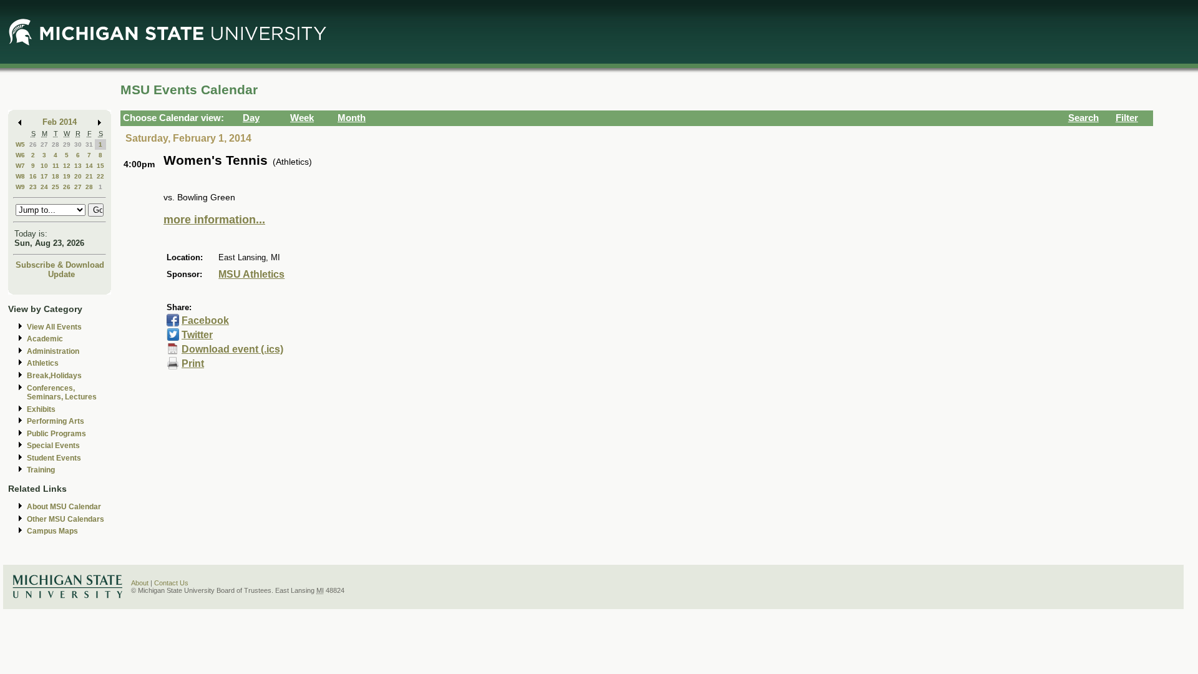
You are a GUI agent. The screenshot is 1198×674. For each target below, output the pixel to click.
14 (89, 165)
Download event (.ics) (232, 349)
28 (55, 144)
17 (44, 176)
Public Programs (56, 433)
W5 (20, 144)
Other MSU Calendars (65, 519)
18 (55, 176)
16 (33, 176)
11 (55, 165)
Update (61, 274)
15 (100, 165)
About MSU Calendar (64, 506)
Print (193, 363)
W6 (20, 155)
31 (89, 144)
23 (33, 186)
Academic (45, 339)
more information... (214, 219)
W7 (20, 165)
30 (78, 144)
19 (67, 176)
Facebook (205, 320)
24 (44, 186)
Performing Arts (55, 421)
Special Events (53, 445)
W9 (20, 186)
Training (41, 470)
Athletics (43, 363)
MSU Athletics (251, 274)
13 (78, 165)
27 (44, 144)
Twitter (197, 335)
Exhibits (41, 409)
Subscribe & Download (60, 265)
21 (89, 176)
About (140, 583)
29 (67, 144)
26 (33, 144)
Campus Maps (52, 531)
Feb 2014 (59, 122)
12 (67, 165)
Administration (53, 351)
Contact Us (171, 583)
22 (100, 176)
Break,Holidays (54, 375)
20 (78, 176)
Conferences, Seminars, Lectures (62, 393)
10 (44, 165)
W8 (20, 176)
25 (55, 186)
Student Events (54, 458)
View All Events (54, 327)
